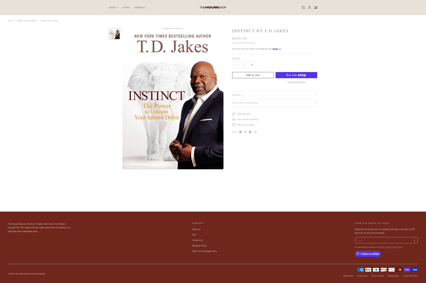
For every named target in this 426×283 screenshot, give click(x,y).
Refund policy (348, 276)
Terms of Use (385, 247)
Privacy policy (362, 276)
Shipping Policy (199, 245)
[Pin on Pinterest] (250, 131)
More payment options (296, 82)
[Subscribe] (414, 240)
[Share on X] (245, 131)
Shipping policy (393, 276)
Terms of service (377, 276)
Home (10, 20)
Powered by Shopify (37, 274)
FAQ (194, 234)
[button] (303, 7)
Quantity (236, 58)
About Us (196, 229)
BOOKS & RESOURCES (26, 20)
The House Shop (21, 274)
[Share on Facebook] (240, 131)
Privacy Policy (397, 247)
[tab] (114, 34)
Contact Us (197, 240)
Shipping (235, 43)
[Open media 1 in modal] (218, 33)
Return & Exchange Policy (204, 251)
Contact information (410, 276)
